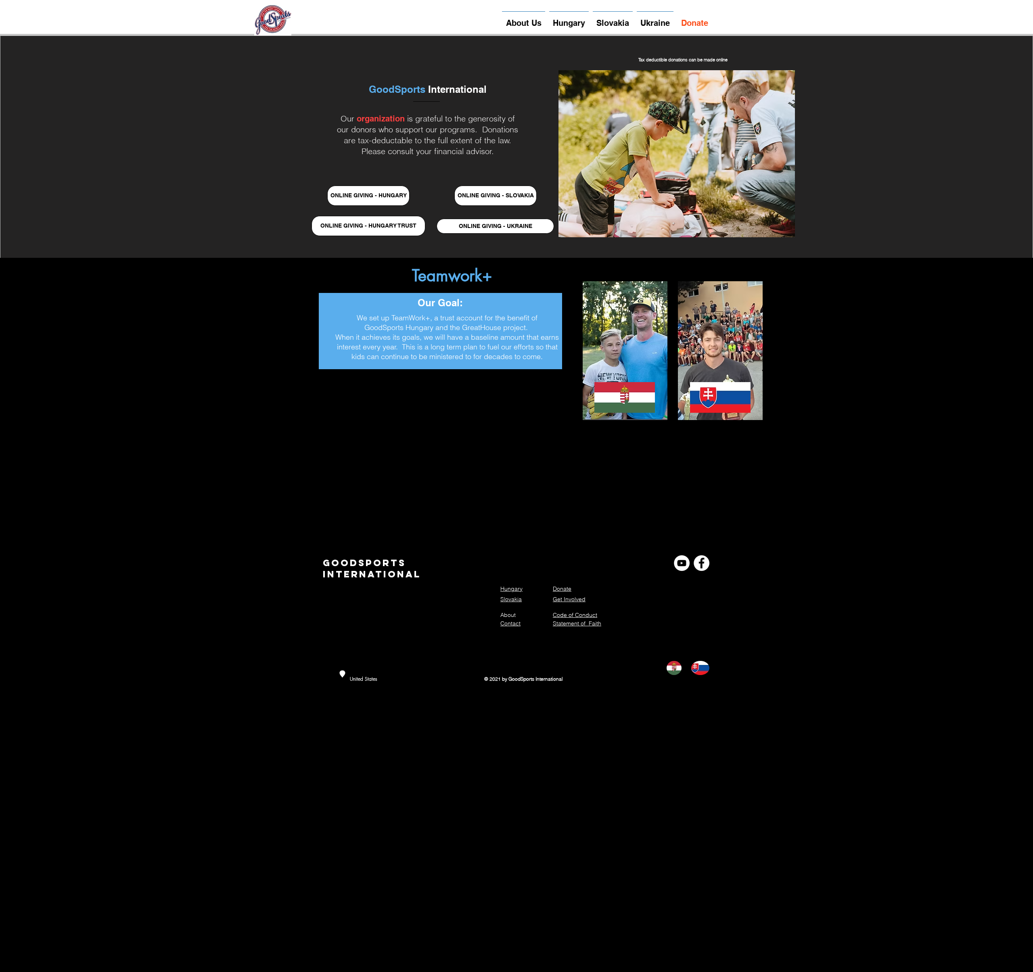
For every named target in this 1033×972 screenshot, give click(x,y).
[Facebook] (701, 563)
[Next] (782, 153)
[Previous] (571, 153)
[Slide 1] (671, 227)
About (508, 615)
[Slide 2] (683, 226)
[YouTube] (682, 563)
